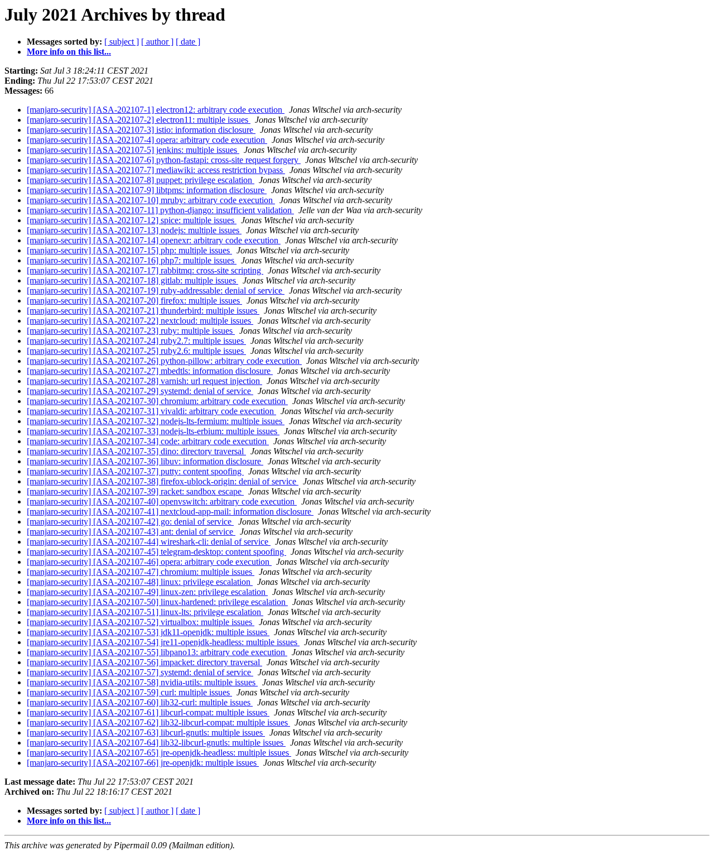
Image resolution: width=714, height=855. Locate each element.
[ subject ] (121, 41)
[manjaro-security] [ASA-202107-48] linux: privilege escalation (140, 582)
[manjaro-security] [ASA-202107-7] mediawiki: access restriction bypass (156, 170)
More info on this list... (69, 51)
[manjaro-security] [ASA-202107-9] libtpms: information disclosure (147, 190)
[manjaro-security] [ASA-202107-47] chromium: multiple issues (140, 572)
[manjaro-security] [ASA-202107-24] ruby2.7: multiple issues (136, 340)
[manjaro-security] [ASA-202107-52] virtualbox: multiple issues (140, 622)
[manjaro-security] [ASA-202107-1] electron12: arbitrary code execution (155, 109)
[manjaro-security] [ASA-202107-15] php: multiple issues (129, 250)
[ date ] (188, 41)
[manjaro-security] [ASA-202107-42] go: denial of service (130, 521)
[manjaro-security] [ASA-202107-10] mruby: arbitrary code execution (151, 200)
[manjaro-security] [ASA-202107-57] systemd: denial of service (140, 672)
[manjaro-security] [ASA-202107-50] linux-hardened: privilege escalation (157, 602)
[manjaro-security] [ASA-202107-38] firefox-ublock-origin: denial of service (162, 481)
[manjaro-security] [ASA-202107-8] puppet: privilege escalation (140, 180)
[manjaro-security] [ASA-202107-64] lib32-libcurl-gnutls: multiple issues (156, 742)
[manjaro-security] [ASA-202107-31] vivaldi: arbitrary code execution (151, 411)
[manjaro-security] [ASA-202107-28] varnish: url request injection (144, 381)
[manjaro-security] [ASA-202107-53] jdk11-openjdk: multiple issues (148, 632)
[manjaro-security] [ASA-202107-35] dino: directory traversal (136, 451)
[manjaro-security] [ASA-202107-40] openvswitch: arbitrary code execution (162, 501)
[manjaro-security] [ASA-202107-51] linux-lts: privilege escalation (145, 612)
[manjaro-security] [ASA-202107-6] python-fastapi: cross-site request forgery (164, 160)
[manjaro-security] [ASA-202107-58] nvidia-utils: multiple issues (142, 682)
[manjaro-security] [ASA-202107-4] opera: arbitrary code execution (147, 140)
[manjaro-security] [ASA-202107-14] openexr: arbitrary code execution (154, 240)
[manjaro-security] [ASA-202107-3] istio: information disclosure (141, 130)
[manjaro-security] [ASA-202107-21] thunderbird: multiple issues (143, 310)
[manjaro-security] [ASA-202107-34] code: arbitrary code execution (148, 441)
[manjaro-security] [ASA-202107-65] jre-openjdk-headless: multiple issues (159, 752)
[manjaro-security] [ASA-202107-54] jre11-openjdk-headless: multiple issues (163, 642)
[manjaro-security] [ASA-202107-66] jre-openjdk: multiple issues (143, 762)
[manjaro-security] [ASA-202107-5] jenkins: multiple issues (133, 150)
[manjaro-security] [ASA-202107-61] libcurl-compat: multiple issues (148, 712)
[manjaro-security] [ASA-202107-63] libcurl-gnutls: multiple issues (146, 732)
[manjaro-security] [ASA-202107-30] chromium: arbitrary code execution (157, 401)
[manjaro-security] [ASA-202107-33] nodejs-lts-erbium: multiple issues (153, 431)
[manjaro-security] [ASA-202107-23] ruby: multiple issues (131, 330)
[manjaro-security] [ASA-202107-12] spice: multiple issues (132, 220)
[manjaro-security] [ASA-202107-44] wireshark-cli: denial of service (149, 541)
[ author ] (157, 41)
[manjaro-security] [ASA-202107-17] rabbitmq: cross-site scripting (145, 270)
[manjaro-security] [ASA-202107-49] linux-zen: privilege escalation (147, 592)
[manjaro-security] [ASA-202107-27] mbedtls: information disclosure (150, 371)
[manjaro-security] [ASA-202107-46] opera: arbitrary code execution (149, 561)
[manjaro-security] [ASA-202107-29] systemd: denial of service (140, 391)
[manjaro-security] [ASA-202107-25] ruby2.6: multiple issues (136, 351)
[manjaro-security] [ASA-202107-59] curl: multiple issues (129, 692)
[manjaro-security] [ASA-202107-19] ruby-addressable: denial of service (155, 290)
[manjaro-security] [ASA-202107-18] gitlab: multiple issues (132, 280)
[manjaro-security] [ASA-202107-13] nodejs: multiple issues (134, 230)
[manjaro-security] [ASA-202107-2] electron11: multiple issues (138, 119)
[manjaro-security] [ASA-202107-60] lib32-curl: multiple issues (140, 702)
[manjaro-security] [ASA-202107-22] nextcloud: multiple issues (140, 320)
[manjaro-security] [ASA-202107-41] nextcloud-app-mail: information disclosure (170, 511)
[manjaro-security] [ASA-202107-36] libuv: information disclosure (145, 461)
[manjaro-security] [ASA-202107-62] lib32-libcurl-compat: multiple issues (158, 722)
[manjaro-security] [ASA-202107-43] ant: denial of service (131, 531)
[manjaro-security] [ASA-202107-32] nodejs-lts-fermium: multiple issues (155, 421)
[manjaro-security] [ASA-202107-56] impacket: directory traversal (144, 662)
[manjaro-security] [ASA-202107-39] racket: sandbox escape (135, 491)
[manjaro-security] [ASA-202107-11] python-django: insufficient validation (160, 210)
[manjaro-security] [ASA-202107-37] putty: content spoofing (135, 471)
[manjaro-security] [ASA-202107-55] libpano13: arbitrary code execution (157, 652)
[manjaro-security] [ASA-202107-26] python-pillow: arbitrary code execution (164, 361)
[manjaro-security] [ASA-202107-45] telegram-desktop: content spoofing (156, 551)
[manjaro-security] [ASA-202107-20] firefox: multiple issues (134, 300)
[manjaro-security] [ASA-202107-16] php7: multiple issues (132, 260)
